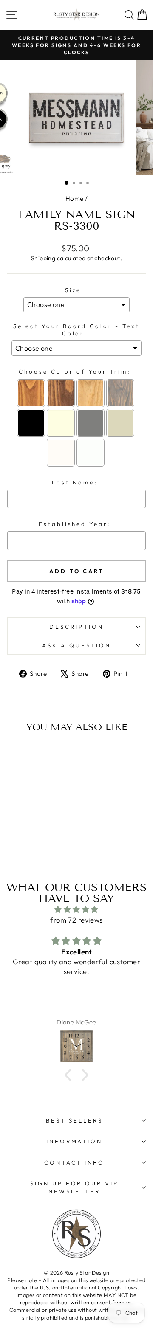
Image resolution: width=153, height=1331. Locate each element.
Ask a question (76, 645)
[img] (76, 909)
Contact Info (74, 1162)
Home (74, 198)
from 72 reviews (76, 919)
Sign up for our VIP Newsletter (74, 1187)
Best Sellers (74, 1120)
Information (74, 1141)
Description (76, 626)
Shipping (43, 258)
